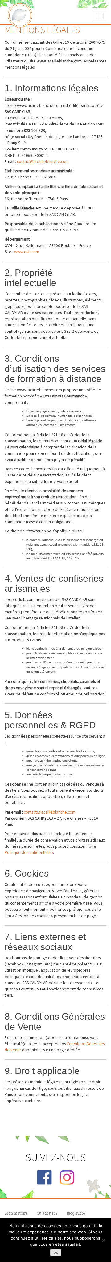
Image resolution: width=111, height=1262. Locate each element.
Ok (56, 1252)
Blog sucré (76, 1213)
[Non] (103, 1240)
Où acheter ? (47, 1213)
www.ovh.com (26, 251)
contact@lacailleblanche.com (43, 161)
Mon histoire (16, 1213)
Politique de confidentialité (29, 852)
